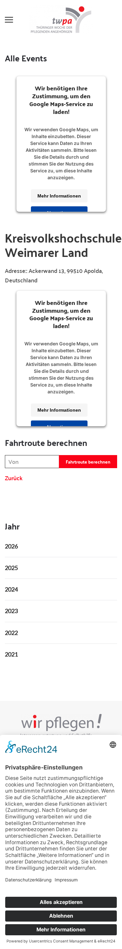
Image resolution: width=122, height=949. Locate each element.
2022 (11, 632)
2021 (11, 654)
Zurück (13, 477)
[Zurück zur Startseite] (61, 20)
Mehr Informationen (59, 195)
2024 (11, 589)
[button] (9, 20)
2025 (11, 567)
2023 (11, 610)
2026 (11, 546)
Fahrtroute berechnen (88, 461)
